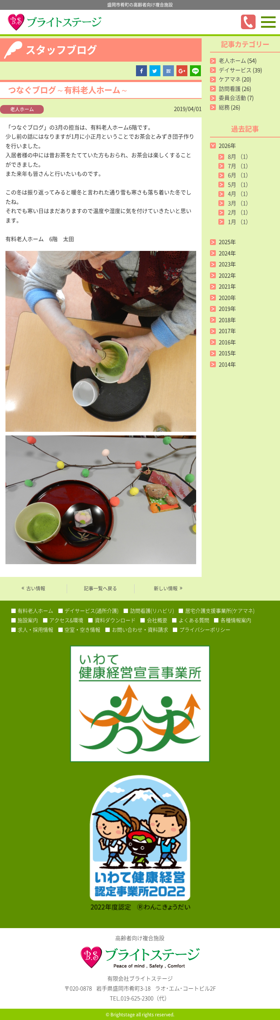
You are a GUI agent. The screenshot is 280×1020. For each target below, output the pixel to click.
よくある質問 (194, 620)
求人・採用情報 (35, 629)
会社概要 (157, 620)
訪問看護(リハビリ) (152, 610)
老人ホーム (22, 108)
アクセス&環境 (66, 620)
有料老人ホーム (35, 610)
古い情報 (35, 588)
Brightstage (122, 1014)
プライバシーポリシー (204, 629)
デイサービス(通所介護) (91, 610)
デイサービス (235, 70)
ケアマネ (230, 79)
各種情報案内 (236, 620)
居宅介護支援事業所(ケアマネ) (219, 610)
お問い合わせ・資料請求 (140, 629)
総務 (224, 107)
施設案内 (28, 620)
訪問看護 (230, 89)
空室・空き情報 (82, 629)
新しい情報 (166, 588)
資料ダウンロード (115, 620)
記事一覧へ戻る (100, 588)
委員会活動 (232, 98)
